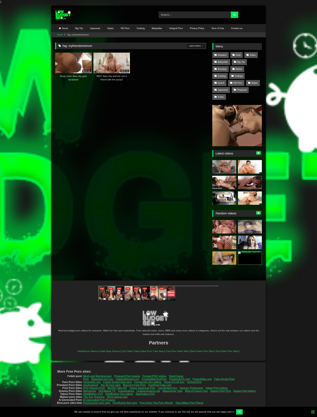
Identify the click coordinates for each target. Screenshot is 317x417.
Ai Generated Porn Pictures (99, 400)
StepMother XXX (93, 394)
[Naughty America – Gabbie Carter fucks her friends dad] (250, 258)
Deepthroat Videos (87, 351)
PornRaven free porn (125, 402)
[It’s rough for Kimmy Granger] (250, 182)
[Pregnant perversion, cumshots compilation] (224, 227)
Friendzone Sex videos (147, 382)
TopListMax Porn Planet (189, 402)
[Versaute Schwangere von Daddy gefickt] (224, 258)
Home (65, 28)
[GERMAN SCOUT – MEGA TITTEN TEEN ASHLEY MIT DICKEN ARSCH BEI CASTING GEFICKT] (224, 167)
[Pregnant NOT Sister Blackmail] (250, 242)
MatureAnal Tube (172, 391)
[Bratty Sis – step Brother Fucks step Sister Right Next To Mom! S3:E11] (250, 198)
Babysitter (157, 28)
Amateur (222, 55)
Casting (141, 28)
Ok (239, 412)
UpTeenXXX (194, 382)
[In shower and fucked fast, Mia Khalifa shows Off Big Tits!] (224, 182)
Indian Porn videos (217, 388)
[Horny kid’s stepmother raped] (250, 227)
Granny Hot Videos (244, 391)
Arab (238, 55)
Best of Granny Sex (196, 391)
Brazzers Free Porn (134, 385)
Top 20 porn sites (111, 385)
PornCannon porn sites (96, 402)
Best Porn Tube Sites (153, 351)
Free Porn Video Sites (177, 351)
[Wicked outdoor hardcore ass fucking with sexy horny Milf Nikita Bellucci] (224, 242)
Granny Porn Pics (220, 391)
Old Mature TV (107, 391)
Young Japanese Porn (142, 388)
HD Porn (125, 28)
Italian (110, 28)
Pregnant (242, 89)
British (239, 69)
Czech (221, 83)
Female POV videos (154, 376)
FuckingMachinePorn (154, 379)
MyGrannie (89, 391)
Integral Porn (176, 28)
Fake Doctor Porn (224, 379)
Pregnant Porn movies (127, 376)
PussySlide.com (202, 379)
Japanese (95, 28)
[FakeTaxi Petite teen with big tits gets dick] (224, 198)
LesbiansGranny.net (148, 391)
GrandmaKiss (126, 391)
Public (221, 97)
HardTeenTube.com (159, 385)
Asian (253, 55)
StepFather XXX (145, 394)
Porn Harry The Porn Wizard (156, 402)
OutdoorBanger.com (127, 379)
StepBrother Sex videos (119, 394)
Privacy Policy (197, 28)
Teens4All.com (92, 382)
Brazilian (222, 69)
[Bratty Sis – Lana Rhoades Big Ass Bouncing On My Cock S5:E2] (250, 167)
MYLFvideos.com (117, 397)
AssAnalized (90, 385)
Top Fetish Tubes (131, 351)
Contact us (236, 28)
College (239, 76)
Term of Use (217, 28)
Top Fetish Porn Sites (227, 351)
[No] (313, 412)
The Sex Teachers (94, 397)
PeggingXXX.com (179, 379)
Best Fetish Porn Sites (202, 351)
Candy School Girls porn (117, 382)
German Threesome (191, 388)
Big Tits (79, 28)
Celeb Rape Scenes (109, 351)
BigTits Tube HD (117, 388)
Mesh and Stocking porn (97, 376)
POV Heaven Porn (94, 388)
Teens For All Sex (174, 382)
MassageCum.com (102, 379)
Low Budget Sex (167, 388)
